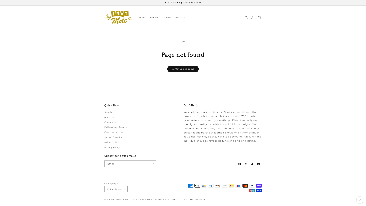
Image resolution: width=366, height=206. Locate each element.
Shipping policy (178, 199)
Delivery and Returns (115, 127)
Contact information (196, 199)
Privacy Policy (112, 147)
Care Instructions (113, 132)
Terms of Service (113, 137)
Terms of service (162, 199)
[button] (154, 18)
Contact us (110, 122)
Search (108, 112)
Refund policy (111, 142)
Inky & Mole (116, 199)
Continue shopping (183, 69)
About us (109, 117)
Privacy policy (146, 199)
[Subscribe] (152, 163)
